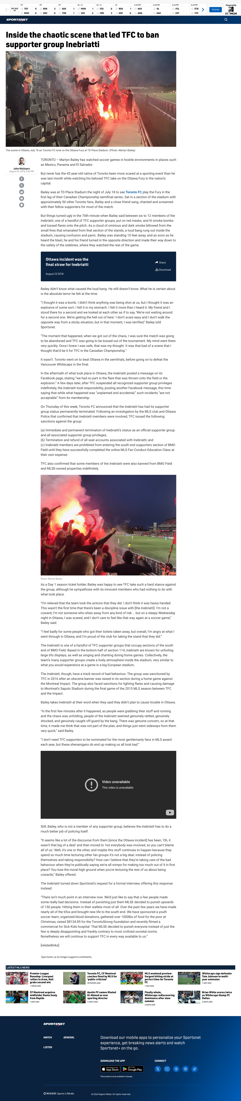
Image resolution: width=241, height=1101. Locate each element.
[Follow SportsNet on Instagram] (185, 1068)
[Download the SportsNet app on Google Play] (132, 1068)
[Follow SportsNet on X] (158, 1068)
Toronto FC (134, 192)
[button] (225, 20)
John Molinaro (21, 168)
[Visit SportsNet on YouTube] (167, 1068)
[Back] (6, 9)
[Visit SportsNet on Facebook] (176, 1068)
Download (165, 269)
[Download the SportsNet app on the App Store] (110, 1068)
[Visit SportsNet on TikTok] (194, 1068)
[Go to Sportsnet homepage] (17, 20)
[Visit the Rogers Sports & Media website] (59, 1093)
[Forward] (203, 9)
